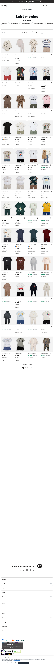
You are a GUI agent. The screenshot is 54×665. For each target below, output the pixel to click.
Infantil (3, 583)
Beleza (3, 596)
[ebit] (12, 651)
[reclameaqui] (17, 651)
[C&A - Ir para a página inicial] (5, 5)
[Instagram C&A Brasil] (20, 570)
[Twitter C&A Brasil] (30, 570)
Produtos (3, 613)
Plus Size (3, 592)
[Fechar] (52, 660)
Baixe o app (4, 622)
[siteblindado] (7, 651)
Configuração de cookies (11, 662)
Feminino (4, 575)
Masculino (4, 579)
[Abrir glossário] (29, 603)
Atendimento (4, 626)
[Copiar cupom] (40, 1)
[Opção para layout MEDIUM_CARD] (24, 33)
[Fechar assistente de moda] (21, 644)
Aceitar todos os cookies (23, 662)
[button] (44, 5)
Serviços (3, 617)
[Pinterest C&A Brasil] (27, 570)
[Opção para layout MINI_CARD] (22, 33)
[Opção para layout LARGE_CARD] (27, 33)
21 (31, 367)
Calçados (4, 588)
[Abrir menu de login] (47, 5)
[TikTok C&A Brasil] (24, 570)
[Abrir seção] (29, 575)
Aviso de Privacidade (16, 660)
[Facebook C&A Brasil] (33, 570)
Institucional (4, 609)
